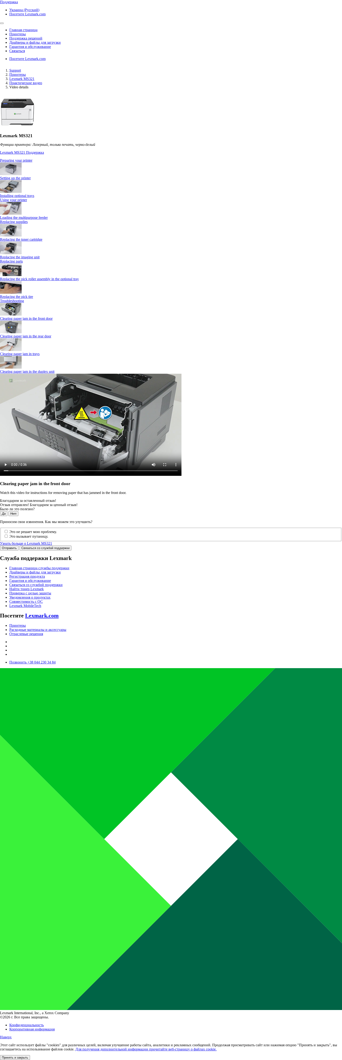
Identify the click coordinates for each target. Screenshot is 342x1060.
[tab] (171, 160)
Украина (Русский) (24, 10)
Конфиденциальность (26, 1025)
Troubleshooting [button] (12, 301)
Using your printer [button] (13, 200)
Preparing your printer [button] (16, 160)
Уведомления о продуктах (29, 597)
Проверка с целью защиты (30, 593)
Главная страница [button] (23, 30)
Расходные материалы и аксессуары (37, 630)
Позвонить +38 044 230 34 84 (32, 662)
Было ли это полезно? (17, 509)
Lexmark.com (42, 616)
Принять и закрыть (15, 1057)
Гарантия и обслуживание (30, 581)
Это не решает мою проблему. (33, 532)
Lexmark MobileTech (25, 606)
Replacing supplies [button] (14, 222)
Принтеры (17, 75)
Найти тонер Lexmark (26, 589)
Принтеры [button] (17, 34)
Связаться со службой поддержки (45, 548)
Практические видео (25, 83)
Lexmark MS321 (21, 79)
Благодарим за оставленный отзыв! (28, 501)
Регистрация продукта (27, 576)
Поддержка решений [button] (25, 38)
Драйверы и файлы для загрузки (35, 572)
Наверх (6, 1037)
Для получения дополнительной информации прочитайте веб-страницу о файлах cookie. (146, 1049)
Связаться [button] (17, 51)
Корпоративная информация (32, 1029)
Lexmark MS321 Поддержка (22, 152)
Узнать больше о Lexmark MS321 (26, 543)
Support (15, 70)
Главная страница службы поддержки (39, 568)
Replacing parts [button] (11, 261)
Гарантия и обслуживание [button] (30, 47)
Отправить (9, 548)
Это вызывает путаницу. (28, 536)
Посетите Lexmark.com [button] (27, 14)
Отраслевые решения (26, 634)
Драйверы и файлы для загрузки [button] (35, 42)
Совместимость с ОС (26, 601)
